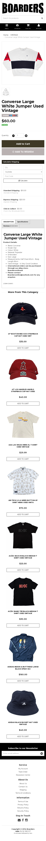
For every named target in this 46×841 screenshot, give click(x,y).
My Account (23, 769)
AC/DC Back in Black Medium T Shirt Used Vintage (23, 557)
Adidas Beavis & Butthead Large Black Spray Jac (23, 668)
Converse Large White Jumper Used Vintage (22, 37)
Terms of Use (23, 802)
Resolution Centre (23, 775)
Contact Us (23, 787)
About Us (23, 784)
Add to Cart (23, 144)
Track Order (23, 772)
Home (5, 35)
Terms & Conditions (23, 793)
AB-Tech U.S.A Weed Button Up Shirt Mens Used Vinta (23, 501)
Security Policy (23, 811)
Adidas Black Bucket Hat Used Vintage (23, 723)
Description (8, 222)
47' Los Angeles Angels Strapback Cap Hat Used (23, 390)
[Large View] (6, 92)
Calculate (23, 181)
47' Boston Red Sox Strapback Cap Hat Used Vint (23, 335)
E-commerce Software (20, 833)
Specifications (22, 222)
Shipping (23, 790)
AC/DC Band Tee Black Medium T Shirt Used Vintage (23, 612)
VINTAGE (14, 35)
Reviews (6, 226)
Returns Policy (23, 808)
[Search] (42, 18)
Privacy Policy (23, 805)
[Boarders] (23, 8)
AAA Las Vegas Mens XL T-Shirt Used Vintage (23, 446)
